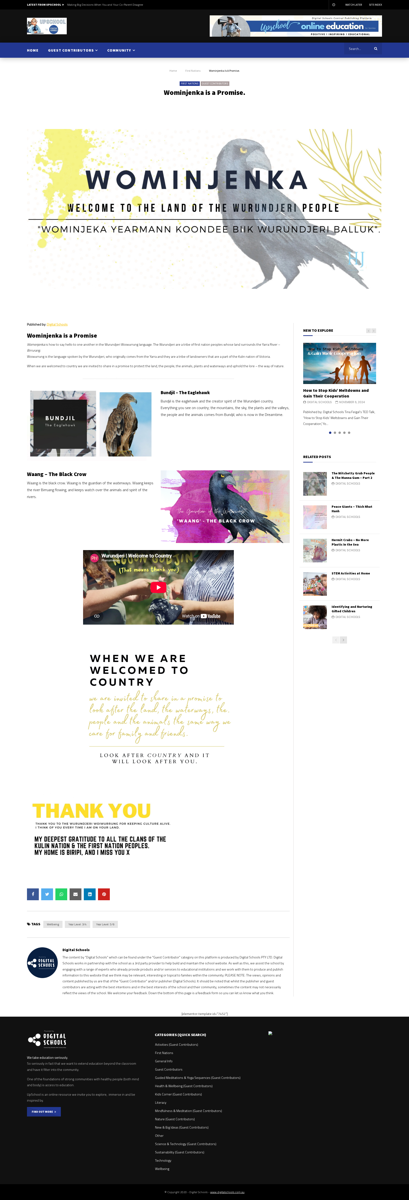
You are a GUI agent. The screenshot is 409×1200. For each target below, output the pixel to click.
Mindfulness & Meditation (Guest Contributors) (188, 1110)
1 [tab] (330, 433)
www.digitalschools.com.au (227, 1192)
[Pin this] (104, 894)
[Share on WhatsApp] (61, 894)
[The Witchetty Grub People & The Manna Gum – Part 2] (315, 484)
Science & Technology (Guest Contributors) (185, 1143)
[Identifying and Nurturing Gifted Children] (315, 617)
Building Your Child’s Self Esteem (87, 4)
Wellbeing (53, 924)
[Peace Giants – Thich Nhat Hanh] (315, 517)
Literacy (160, 1102)
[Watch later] (333, 4)
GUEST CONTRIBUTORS (71, 50)
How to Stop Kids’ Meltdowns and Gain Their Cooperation (336, 393)
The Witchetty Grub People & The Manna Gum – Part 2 (353, 475)
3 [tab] (339, 433)
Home (173, 70)
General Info (164, 1061)
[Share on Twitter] (47, 894)
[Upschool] (47, 26)
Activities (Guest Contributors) (176, 1044)
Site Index (375, 4)
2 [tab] (335, 433)
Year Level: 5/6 (105, 924)
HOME (33, 50)
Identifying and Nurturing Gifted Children (352, 608)
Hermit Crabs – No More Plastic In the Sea (350, 542)
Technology (163, 1160)
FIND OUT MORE (43, 1111)
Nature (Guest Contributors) (175, 1118)
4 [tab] (344, 433)
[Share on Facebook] (33, 894)
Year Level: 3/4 (77, 924)
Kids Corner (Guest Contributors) (178, 1094)
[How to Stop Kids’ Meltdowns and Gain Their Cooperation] (339, 363)
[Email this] (75, 894)
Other (159, 1135)
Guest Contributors (215, 83)
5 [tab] (349, 433)
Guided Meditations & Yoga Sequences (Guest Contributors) (197, 1077)
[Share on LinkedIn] (90, 894)
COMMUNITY (119, 50)
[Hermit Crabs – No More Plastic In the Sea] (315, 550)
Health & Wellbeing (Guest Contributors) (184, 1085)
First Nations (192, 70)
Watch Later (353, 4)
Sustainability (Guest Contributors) (179, 1152)
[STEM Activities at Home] (315, 584)
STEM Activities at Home (351, 573)
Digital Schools (57, 324)
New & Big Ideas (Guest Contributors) (182, 1127)
